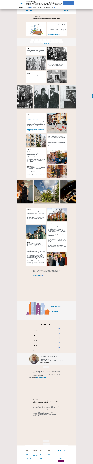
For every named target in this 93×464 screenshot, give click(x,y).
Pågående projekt (35, 455)
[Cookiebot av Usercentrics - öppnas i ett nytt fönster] (21, 7)
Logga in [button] (66, 10)
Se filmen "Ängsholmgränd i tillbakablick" (32, 119)
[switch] (38, 7)
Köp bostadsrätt (28, 455)
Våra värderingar (42, 453)
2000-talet (35, 345)
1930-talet (35, 328)
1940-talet (35, 330)
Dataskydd (41, 459)
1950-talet (35, 333)
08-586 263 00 (60, 458)
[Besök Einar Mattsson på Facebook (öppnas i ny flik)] (58, 451)
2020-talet (35, 350)
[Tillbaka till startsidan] (31, 10)
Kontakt (63, 10)
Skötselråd (27, 454)
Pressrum (48, 455)
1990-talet (35, 343)
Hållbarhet (41, 455)
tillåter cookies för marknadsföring (41, 377)
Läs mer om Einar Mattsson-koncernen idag (54, 34)
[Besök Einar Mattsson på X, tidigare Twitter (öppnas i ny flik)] (60, 451)
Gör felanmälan (61, 461)
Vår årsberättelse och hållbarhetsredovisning (57, 309)
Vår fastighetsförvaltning (54, 311)
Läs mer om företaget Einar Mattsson (56, 306)
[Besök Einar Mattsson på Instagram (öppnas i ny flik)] (65, 451)
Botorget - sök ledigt (28, 458)
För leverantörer (49, 457)
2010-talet (35, 347)
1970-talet (35, 338)
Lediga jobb (41, 457)
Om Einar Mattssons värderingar (37, 275)
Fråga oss (48, 454)
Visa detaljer (55, 7)
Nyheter (41, 458)
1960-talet (35, 335)
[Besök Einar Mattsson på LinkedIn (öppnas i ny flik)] (63, 451)
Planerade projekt (35, 456)
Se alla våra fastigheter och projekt (55, 308)
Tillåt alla (68, 1)
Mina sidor (27, 457)
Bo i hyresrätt (27, 453)
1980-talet (35, 340)
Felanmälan (48, 453)
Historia (41, 454)
